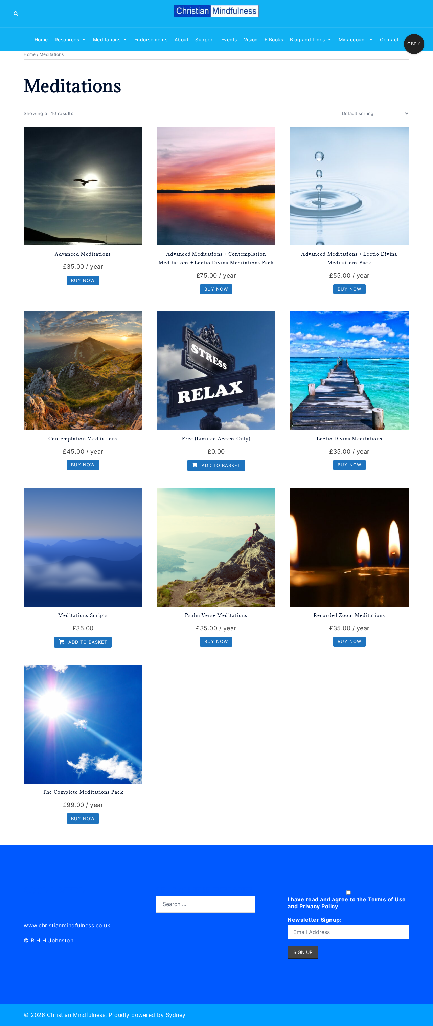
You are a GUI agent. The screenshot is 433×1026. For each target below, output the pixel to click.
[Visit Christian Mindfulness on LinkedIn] (29, 903)
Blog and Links (307, 39)
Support (204, 39)
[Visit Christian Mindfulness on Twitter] (44, 903)
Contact (389, 39)
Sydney (176, 1014)
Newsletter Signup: (315, 919)
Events (229, 39)
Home (41, 39)
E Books (274, 39)
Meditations (107, 39)
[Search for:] (205, 904)
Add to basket (220, 465)
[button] (16, 13)
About (182, 39)
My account (352, 39)
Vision (251, 39)
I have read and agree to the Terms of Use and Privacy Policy (347, 903)
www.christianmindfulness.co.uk (67, 925)
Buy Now (83, 280)
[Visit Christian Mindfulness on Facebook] (59, 903)
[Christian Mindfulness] (216, 13)
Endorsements (151, 39)
